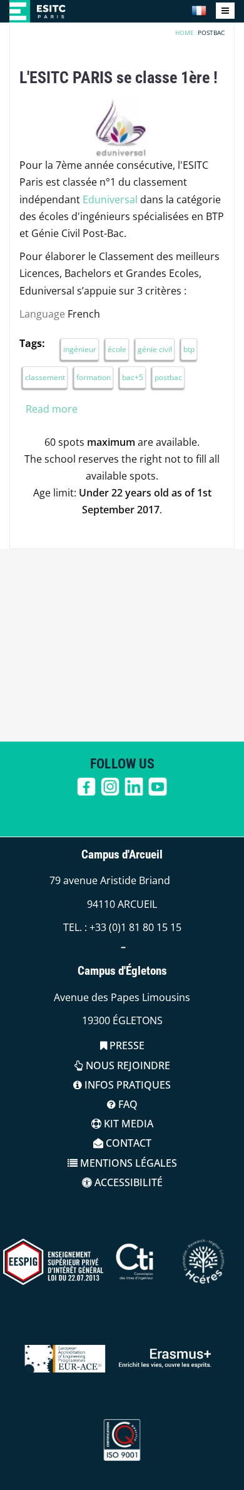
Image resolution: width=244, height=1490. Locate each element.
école (117, 349)
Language (42, 314)
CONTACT (127, 1143)
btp (189, 349)
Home (184, 32)
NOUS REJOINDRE (126, 1065)
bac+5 (132, 377)
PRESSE (126, 1045)
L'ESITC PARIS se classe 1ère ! (118, 77)
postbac (168, 377)
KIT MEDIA (127, 1123)
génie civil (155, 349)
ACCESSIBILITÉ (127, 1182)
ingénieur (79, 349)
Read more (52, 409)
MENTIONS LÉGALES (127, 1163)
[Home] (40, 11)
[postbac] (198, 10)
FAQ (127, 1104)
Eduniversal (110, 199)
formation (93, 377)
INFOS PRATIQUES (126, 1085)
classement (45, 377)
